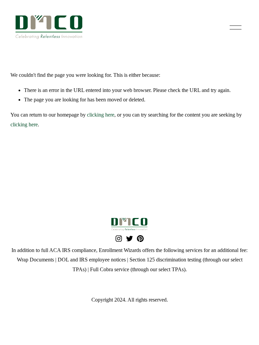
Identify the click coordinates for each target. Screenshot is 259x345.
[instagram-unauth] (118, 238)
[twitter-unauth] (129, 238)
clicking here (100, 115)
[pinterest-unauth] (140, 238)
